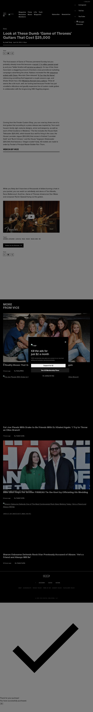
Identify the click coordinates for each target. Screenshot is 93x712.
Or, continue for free (48, 376)
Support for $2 (48, 365)
